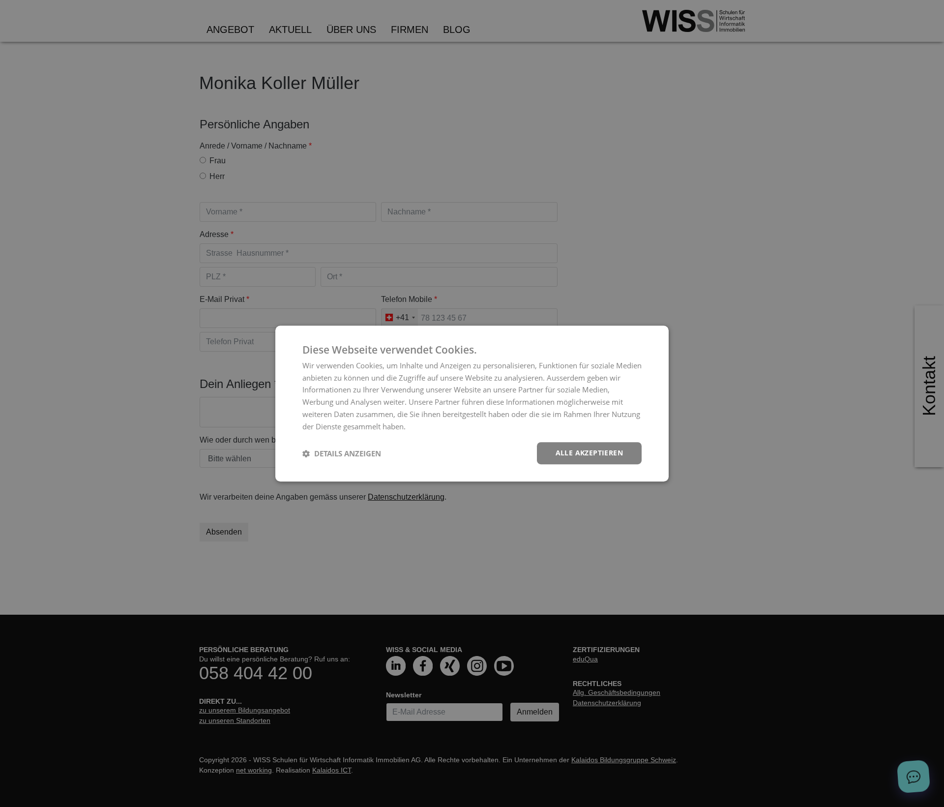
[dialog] (472, 404)
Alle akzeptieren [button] (589, 453)
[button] (341, 453)
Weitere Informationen (446, 426)
